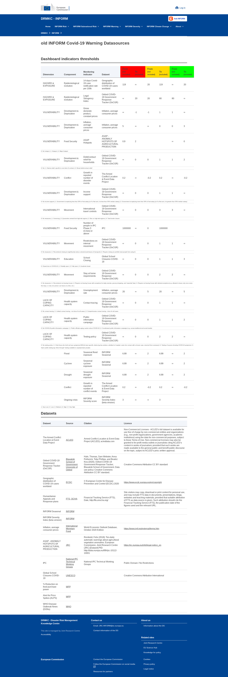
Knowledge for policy (152, 652)
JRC (68, 545)
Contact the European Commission (108, 659)
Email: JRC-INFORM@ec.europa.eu (108, 626)
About (178, 26)
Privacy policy (149, 664)
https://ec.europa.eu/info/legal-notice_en (142, 545)
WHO (68, 606)
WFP (68, 587)
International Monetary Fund (72, 528)
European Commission (52, 659)
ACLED (69, 440)
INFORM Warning (110, 26)
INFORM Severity (132, 26)
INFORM (55, 33)
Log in (182, 8)
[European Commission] (57, 7)
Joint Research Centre (153, 643)
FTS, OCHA (71, 499)
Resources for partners (103, 671)
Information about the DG (154, 626)
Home (48, 26)
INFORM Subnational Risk (85, 26)
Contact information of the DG (105, 630)
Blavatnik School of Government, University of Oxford (72, 464)
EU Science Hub (150, 648)
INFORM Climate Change (158, 26)
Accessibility (46, 634)
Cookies (147, 659)
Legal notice (149, 669)
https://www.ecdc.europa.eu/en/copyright (143, 482)
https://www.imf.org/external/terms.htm (141, 528)
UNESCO (70, 575)
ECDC (69, 482)
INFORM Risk (61, 26)
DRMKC (44, 33)
